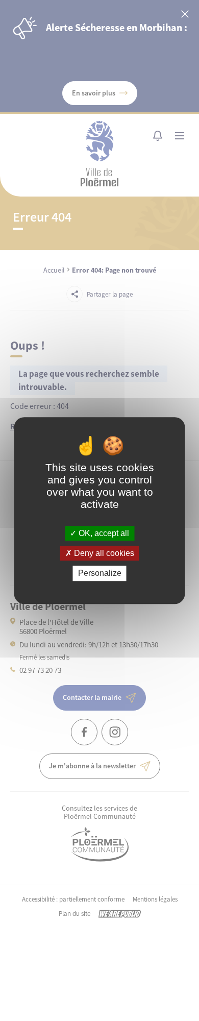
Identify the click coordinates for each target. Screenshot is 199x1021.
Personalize (99, 573)
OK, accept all (103, 533)
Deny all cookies (103, 553)
